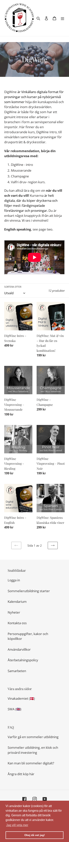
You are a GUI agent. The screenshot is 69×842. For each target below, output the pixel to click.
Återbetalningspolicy (23, 660)
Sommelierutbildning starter (29, 591)
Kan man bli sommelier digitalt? (31, 763)
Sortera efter (12, 286)
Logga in (14, 580)
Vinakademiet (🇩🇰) (21, 698)
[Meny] (62, 18)
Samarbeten (17, 671)
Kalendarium (17, 601)
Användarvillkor (19, 649)
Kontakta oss (17, 623)
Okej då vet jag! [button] (34, 835)
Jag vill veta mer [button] (17, 825)
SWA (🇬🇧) (14, 709)
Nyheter (14, 612)
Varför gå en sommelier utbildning (33, 737)
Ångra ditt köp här (21, 774)
